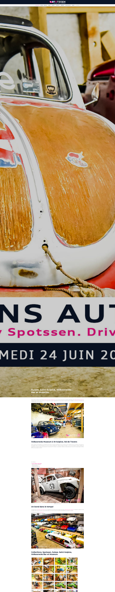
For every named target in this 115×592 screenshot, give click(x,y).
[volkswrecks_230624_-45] (37, 577)
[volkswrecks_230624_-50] (48, 577)
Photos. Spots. (68, 5)
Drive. (49, 5)
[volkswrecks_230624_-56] (48, 585)
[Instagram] (77, 5)
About (73, 5)
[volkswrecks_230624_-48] (37, 569)
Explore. (45, 5)
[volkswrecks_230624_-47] (48, 569)
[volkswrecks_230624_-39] (60, 561)
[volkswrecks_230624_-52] (72, 577)
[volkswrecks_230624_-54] (60, 585)
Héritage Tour (53, 399)
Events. (53, 5)
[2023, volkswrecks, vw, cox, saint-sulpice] (57, 420)
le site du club (41, 512)
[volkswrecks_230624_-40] (48, 561)
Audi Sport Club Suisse (46, 399)
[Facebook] (76, 5)
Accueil (41, 5)
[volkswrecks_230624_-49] (60, 569)
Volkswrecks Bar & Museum (78, 399)
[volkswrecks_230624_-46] (72, 569)
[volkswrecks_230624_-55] (72, 585)
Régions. (62, 5)
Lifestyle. (57, 5)
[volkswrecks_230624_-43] (37, 561)
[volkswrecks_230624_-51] (60, 577)
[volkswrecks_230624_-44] (72, 561)
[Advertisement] (57, 455)
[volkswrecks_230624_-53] (37, 585)
